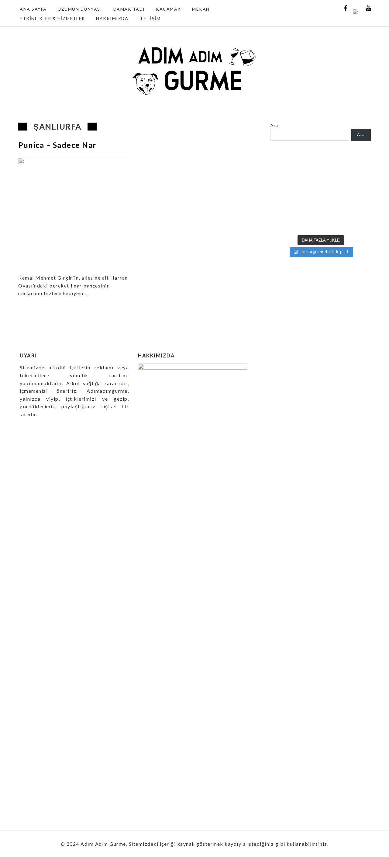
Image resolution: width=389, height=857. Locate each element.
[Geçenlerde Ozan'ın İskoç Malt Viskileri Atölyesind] (333, 176)
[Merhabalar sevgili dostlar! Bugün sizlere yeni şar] (307, 176)
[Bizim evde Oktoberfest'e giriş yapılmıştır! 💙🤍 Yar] (333, 192)
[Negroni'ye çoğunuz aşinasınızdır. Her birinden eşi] (281, 223)
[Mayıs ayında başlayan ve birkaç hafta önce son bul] (333, 160)
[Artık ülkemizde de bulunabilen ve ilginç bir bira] (359, 160)
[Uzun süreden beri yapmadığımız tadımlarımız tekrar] (307, 192)
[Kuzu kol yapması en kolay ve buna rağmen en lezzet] (333, 207)
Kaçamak (168, 9)
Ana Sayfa (33, 9)
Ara (274, 125)
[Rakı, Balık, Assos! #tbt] (307, 223)
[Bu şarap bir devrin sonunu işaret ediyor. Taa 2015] (359, 223)
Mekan (201, 9)
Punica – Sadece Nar (57, 144)
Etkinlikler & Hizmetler (52, 18)
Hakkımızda (112, 18)
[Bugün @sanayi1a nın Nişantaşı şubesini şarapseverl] (281, 176)
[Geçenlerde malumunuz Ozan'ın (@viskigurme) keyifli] (359, 176)
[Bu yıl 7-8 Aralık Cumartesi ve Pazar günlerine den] (307, 160)
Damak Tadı (129, 9)
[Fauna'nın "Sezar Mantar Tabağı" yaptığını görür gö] (359, 192)
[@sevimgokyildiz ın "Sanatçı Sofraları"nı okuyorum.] (281, 207)
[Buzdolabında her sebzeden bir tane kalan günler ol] (333, 223)
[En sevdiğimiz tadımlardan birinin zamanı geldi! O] (281, 160)
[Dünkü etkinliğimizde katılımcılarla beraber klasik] (281, 192)
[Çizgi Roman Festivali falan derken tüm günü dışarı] (307, 207)
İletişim (150, 18)
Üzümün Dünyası (80, 9)
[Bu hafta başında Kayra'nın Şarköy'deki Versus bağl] (359, 207)
